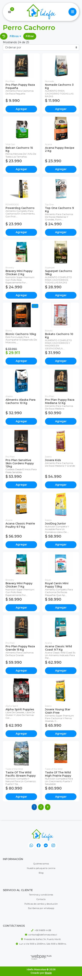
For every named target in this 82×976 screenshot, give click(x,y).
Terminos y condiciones (41, 894)
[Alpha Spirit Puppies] (21, 690)
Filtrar (30, 36)
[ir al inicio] (42, 835)
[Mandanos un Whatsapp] (31, 845)
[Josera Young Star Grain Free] (60, 690)
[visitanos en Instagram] (53, 845)
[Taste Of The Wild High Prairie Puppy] (60, 753)
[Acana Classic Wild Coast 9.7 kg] (60, 627)
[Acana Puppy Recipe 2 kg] (60, 128)
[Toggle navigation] (72, 12)
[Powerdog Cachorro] (21, 189)
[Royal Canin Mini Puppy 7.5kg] (60, 564)
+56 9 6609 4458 (43, 930)
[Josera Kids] (60, 441)
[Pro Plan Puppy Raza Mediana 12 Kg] (60, 380)
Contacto (41, 899)
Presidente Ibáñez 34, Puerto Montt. (42, 939)
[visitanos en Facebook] (38, 845)
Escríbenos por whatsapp (41, 908)
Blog (41, 872)
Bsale (48, 972)
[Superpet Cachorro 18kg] (60, 252)
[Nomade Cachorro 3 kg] (60, 65)
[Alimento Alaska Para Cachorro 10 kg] (21, 380)
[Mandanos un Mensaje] (46, 845)
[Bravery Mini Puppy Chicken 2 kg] (21, 252)
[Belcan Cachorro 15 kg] (21, 128)
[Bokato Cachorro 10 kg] (60, 315)
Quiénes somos (41, 863)
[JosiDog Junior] (60, 504)
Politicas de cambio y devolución (41, 903)
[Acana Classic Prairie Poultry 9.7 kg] (21, 504)
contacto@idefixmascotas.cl (42, 934)
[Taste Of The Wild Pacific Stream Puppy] (21, 753)
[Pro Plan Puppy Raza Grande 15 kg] (21, 627)
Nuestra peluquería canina (41, 868)
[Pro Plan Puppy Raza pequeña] (21, 65)
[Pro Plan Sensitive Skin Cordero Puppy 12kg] (21, 441)
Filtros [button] (14, 36)
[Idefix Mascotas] (41, 11)
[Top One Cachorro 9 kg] (60, 189)
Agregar (21, 109)
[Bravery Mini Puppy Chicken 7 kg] (21, 564)
